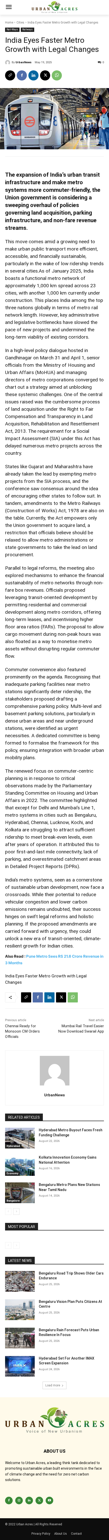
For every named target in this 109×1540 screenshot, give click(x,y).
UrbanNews (23, 62)
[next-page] (16, 1211)
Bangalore (13, 1200)
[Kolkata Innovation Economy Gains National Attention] (20, 1165)
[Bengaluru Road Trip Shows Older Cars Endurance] (20, 1281)
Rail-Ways (12, 29)
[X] (45, 75)
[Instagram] (19, 1500)
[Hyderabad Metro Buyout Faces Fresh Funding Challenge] (20, 1138)
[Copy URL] (10, 75)
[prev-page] (8, 1211)
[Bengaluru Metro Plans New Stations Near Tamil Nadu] (20, 1192)
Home (9, 22)
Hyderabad (13, 1146)
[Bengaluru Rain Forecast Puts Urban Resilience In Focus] (20, 1338)
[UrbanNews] (8, 62)
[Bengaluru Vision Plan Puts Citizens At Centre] (20, 1309)
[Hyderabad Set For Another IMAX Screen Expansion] (20, 1366)
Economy (12, 1173)
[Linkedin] (33, 75)
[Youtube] (49, 1500)
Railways (27, 29)
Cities (20, 22)
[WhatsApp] (57, 75)
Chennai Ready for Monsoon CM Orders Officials (22, 1031)
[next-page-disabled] (16, 1245)
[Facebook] (22, 75)
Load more (52, 1385)
